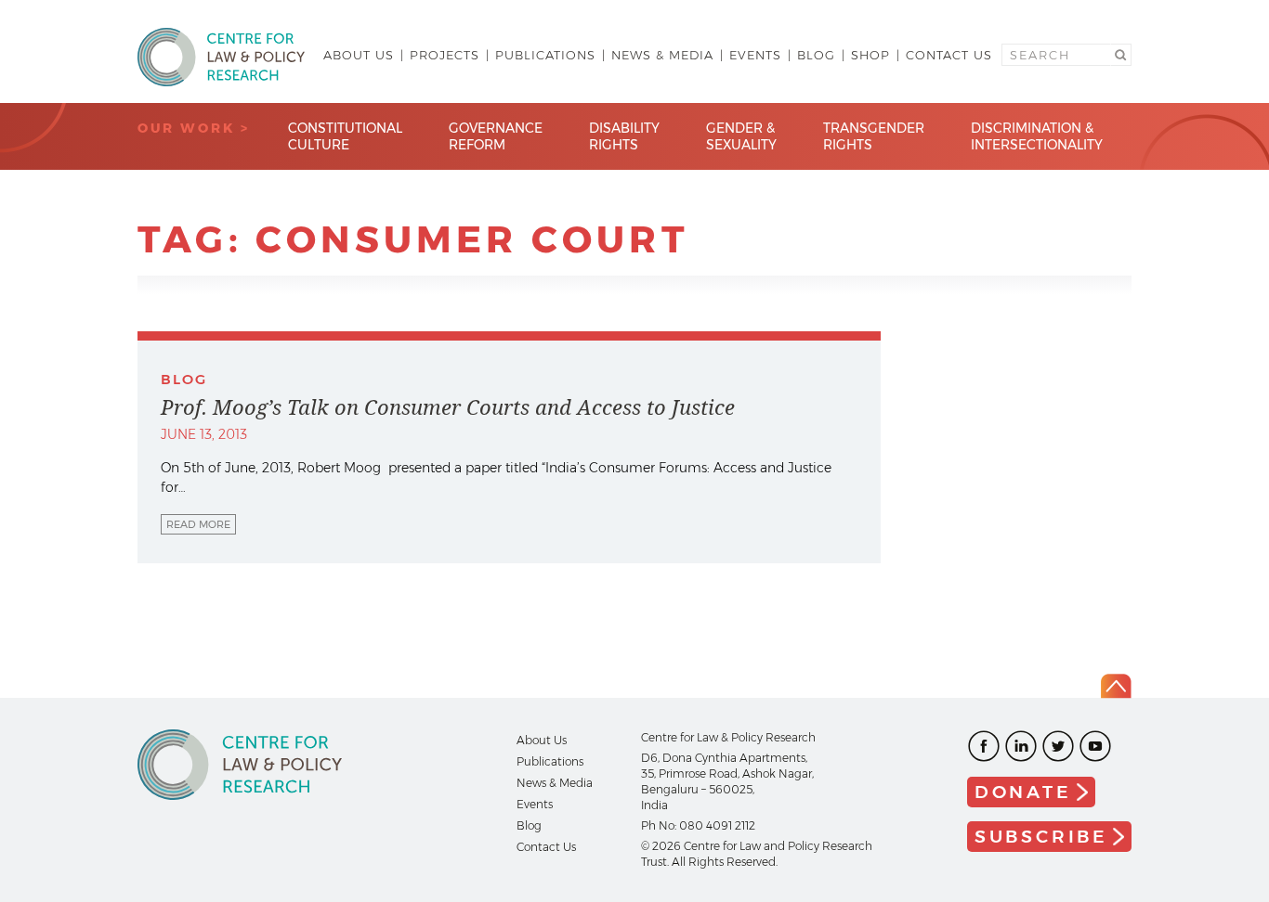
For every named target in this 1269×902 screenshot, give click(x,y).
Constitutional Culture (345, 136)
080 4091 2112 (717, 825)
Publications (545, 54)
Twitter (1058, 746)
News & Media (662, 54)
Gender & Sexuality (741, 136)
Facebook (984, 746)
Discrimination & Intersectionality (1037, 136)
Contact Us (949, 54)
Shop (870, 54)
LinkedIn (1021, 746)
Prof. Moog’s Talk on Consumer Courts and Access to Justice (448, 407)
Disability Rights (624, 136)
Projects (444, 54)
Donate (1023, 792)
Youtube (1095, 746)
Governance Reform (496, 136)
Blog (816, 54)
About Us (358, 54)
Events (755, 54)
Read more (198, 524)
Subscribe (1041, 836)
